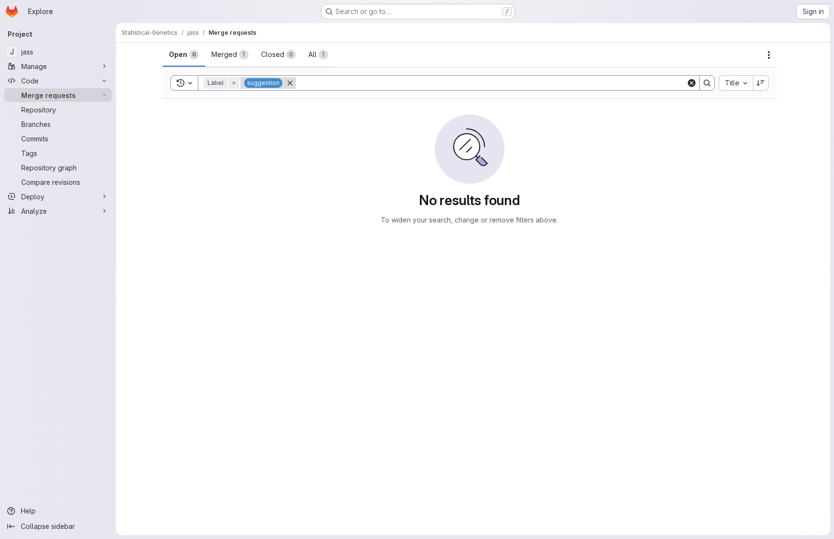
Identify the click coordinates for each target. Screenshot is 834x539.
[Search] (707, 83)
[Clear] (691, 83)
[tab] (184, 54)
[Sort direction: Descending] (761, 83)
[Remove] (290, 83)
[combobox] (736, 83)
